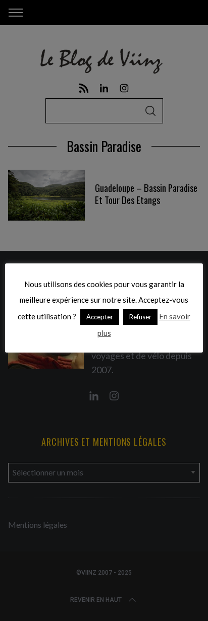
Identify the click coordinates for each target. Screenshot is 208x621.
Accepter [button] (99, 317)
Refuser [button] (140, 317)
